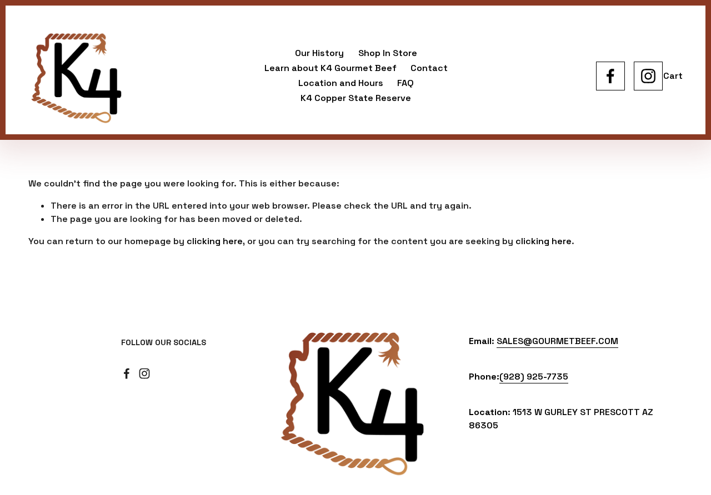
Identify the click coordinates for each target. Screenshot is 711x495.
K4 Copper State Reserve (356, 98)
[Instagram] (648, 76)
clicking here (215, 241)
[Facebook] (610, 76)
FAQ (405, 83)
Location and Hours (340, 83)
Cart (673, 76)
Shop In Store (387, 53)
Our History (319, 53)
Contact (429, 68)
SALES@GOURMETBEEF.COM (557, 341)
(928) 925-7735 (533, 376)
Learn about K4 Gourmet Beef (330, 68)
